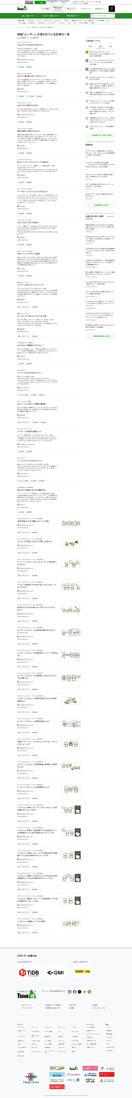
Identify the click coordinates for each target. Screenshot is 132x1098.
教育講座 (86, 3)
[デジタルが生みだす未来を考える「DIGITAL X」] (73, 1081)
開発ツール (62, 1036)
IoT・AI (86, 1)
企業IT (52, 2)
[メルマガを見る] (70, 992)
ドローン (81, 3)
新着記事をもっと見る (101, 205)
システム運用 (21, 1047)
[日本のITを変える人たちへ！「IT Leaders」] (73, 1075)
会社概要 (71, 1008)
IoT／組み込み (89, 20)
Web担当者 (75, 1)
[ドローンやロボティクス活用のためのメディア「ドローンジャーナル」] (90, 1081)
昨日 (90, 46)
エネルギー (75, 3)
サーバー (39, 20)
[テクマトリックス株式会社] (82, 971)
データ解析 (48, 1041)
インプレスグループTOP (99, 1008)
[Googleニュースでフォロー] (84, 992)
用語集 (28, 27)
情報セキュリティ (91, 1040)
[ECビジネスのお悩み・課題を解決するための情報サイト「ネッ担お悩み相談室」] (57, 1087)
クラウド (66, 20)
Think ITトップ (21, 27)
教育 (73, 1051)
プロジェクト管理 (76, 1044)
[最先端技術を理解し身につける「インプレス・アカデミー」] (106, 1081)
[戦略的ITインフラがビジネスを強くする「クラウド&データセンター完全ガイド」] (57, 1069)
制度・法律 (21, 1056)
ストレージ (58, 20)
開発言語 (47, 1036)
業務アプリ (21, 1041)
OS (108, 20)
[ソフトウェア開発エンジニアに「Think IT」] (73, 1069)
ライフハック (62, 1051)
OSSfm (92, 23)
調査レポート (90, 1037)
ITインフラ (30, 20)
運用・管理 (61, 1044)
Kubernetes (32, 23)
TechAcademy (111, 1047)
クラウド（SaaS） (36, 1041)
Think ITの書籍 (84, 23)
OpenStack (41, 23)
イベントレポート (52, 23)
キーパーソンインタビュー (94, 1034)
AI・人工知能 (22, 23)
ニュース (109, 1027)
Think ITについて (86, 9)
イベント (109, 1040)
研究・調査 (98, 1)
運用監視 (47, 1047)
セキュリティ (62, 1047)
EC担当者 (81, 1)
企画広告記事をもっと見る (102, 336)
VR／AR (34, 1044)
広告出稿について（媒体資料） (53, 1005)
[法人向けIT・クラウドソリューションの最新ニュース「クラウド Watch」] (57, 1075)
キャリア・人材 (35, 1051)
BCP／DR (34, 1047)
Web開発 (74, 1036)
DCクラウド (92, 1)
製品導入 (64, 2)
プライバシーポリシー (28, 1008)
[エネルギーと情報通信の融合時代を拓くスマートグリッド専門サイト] (90, 1075)
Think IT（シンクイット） (26, 8)
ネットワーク (48, 20)
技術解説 (109, 1030)
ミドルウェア (75, 1031)
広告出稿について (100, 9)
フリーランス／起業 (49, 1051)
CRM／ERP (75, 1041)
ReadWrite (110, 1050)
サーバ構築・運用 (91, 1044)
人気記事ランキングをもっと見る (102, 135)
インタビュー (62, 23)
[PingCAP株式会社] (29, 973)
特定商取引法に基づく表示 (53, 1008)
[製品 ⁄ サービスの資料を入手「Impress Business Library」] (57, 1081)
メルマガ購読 (45, 9)
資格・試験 (21, 1051)
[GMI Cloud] (55, 973)
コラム (108, 1044)
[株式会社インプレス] (31, 1078)
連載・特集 (21, 20)
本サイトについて (26, 1005)
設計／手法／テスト (36, 1036)
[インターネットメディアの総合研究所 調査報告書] (106, 1069)
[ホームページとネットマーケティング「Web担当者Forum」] (90, 1069)
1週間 (100, 46)
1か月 (110, 46)
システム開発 (100, 20)
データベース (21, 1036)
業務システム (90, 1030)
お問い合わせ (72, 1005)
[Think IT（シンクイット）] (26, 997)
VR (69, 23)
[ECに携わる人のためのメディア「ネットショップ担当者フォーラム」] (106, 1075)
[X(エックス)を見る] (79, 992)
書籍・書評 (109, 1034)
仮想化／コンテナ (77, 20)
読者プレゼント (71, 9)
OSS (19, 1044)
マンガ (74, 23)
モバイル (61, 1041)
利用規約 (95, 1005)
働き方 (74, 1047)
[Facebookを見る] (74, 992)
